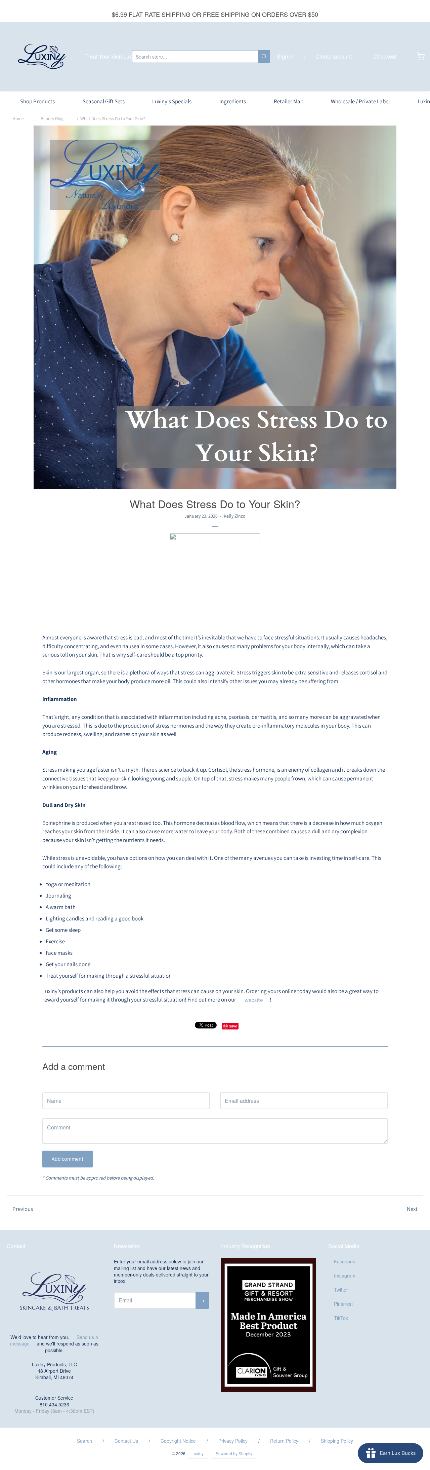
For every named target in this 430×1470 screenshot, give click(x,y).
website (254, 999)
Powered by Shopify (234, 1453)
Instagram (344, 1275)
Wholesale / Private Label (360, 101)
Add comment (67, 1158)
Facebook (344, 1261)
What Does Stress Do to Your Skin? (112, 118)
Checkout (385, 56)
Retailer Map (288, 101)
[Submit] (264, 56)
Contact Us (126, 1440)
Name (48, 1086)
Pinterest (343, 1303)
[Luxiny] (42, 56)
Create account (333, 56)
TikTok (341, 1318)
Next (412, 1209)
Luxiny (197, 1453)
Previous (22, 1209)
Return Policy (284, 1440)
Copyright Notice (178, 1440)
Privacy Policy (233, 1440)
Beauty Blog (52, 118)
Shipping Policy (337, 1440)
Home (18, 118)
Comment (52, 1112)
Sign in (285, 56)
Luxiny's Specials (171, 101)
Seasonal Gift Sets (104, 101)
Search (84, 1440)
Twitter (341, 1289)
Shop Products (37, 101)
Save (233, 1025)
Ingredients (232, 101)
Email (225, 1086)
